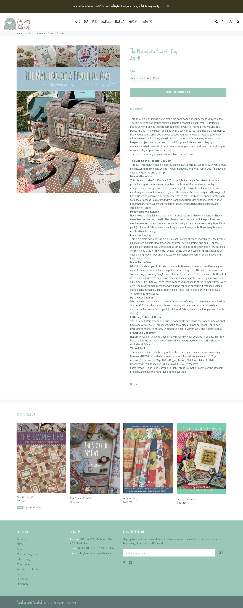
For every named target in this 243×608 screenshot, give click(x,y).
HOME (77, 21)
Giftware (21, 574)
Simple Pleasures (186, 499)
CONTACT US (147, 21)
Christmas (22, 579)
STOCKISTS (120, 21)
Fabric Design (24, 559)
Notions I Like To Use (28, 569)
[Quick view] (60, 429)
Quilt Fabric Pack (149, 78)
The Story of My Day (81, 498)
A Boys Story (130, 498)
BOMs (20, 544)
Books (28, 33)
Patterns (21, 539)
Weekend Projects (27, 554)
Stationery (22, 584)
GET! (221, 552)
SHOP (86, 21)
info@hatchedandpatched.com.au (97, 553)
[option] (41, 462)
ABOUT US (133, 21)
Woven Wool (23, 564)
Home (19, 33)
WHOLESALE (106, 21)
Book (134, 78)
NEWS (94, 21)
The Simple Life (25, 497)
